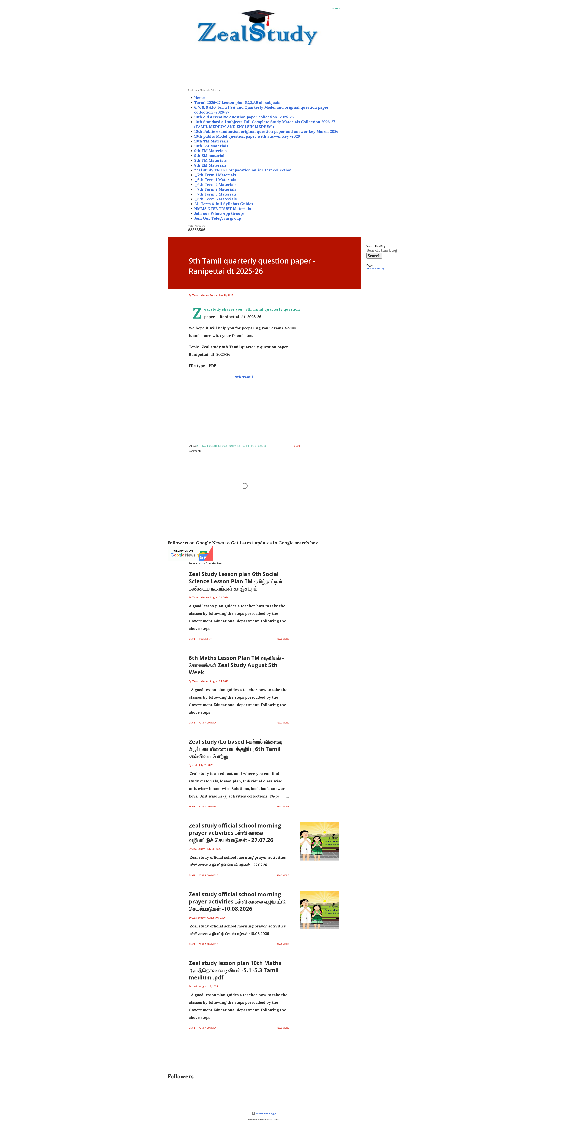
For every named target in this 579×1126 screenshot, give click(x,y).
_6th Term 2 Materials (215, 184)
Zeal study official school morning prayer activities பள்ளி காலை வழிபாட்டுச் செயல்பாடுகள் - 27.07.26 (235, 833)
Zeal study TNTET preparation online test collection (243, 170)
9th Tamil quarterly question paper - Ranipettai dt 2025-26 (231, 445)
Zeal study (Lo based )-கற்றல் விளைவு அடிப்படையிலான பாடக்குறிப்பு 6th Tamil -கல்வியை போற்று (235, 749)
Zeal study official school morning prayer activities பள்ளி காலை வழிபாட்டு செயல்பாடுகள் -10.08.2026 (237, 901)
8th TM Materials (210, 160)
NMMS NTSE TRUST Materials (222, 208)
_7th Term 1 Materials (215, 174)
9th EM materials (210, 155)
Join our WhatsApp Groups (219, 213)
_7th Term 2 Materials (215, 189)
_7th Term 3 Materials (215, 194)
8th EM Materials (210, 165)
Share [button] (297, 445)
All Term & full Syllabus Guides (223, 203)
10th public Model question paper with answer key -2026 (247, 136)
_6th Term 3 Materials (215, 199)
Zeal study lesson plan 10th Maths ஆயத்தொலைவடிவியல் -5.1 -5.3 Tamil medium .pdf (235, 970)
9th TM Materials (210, 150)
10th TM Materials (211, 141)
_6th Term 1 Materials (215, 179)
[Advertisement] (264, 67)
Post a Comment (208, 722)
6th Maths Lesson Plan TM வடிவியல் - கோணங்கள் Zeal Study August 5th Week (236, 665)
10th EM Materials (211, 146)
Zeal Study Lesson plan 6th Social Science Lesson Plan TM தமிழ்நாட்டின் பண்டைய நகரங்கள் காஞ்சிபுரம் (236, 581)
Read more (283, 638)
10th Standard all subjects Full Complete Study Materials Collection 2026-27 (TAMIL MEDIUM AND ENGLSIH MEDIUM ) (264, 124)
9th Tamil (244, 377)
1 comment (205, 638)
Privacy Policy (375, 268)
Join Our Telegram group (217, 218)
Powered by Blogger (266, 1113)
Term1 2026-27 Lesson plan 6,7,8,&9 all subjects (237, 102)
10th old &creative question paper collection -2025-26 (244, 117)
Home (199, 97)
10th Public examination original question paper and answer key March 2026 (266, 131)
